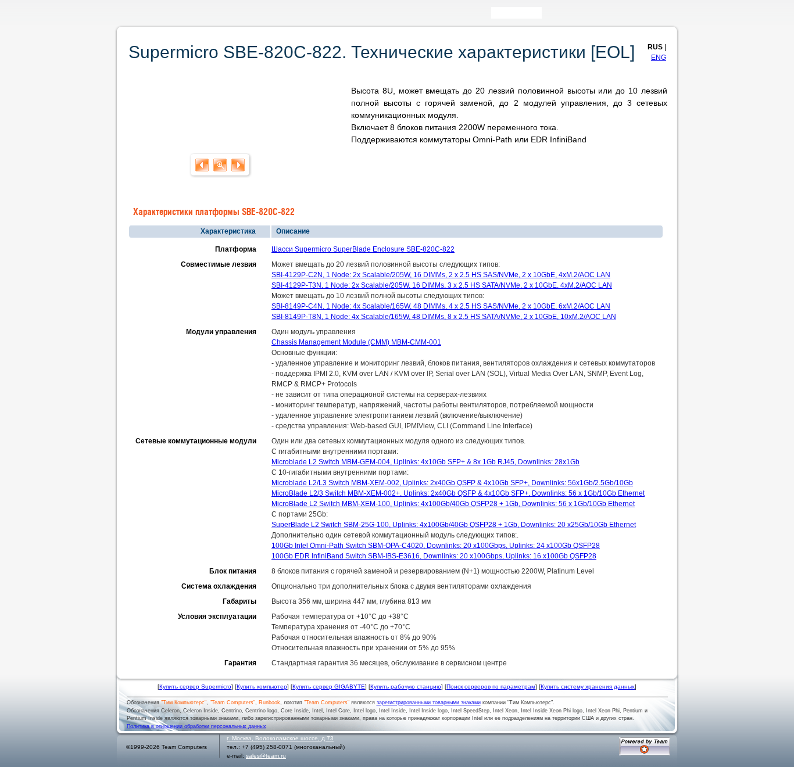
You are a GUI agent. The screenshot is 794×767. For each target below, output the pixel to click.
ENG (658, 57)
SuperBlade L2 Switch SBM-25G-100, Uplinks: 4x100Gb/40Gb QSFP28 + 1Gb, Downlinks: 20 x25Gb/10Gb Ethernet (453, 525)
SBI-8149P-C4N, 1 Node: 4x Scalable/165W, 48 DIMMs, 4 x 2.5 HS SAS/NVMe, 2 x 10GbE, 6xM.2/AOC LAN (440, 306)
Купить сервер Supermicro (195, 686)
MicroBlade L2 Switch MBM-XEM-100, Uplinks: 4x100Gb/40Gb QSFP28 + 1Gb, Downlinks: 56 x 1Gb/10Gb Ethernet (453, 504)
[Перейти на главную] (141, 16)
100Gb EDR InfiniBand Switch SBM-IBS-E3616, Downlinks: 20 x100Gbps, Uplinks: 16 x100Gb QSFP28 (433, 556)
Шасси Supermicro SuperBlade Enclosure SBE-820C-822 (363, 249)
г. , (280, 738)
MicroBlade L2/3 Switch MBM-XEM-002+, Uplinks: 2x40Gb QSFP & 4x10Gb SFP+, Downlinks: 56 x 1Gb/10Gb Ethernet (458, 493)
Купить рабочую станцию (405, 686)
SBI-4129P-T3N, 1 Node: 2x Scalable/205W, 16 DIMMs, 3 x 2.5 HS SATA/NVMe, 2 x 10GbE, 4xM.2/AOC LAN (441, 285)
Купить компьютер (262, 686)
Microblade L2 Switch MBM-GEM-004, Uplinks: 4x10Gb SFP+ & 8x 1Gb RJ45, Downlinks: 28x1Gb (425, 462)
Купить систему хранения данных (588, 686)
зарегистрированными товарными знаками (429, 702)
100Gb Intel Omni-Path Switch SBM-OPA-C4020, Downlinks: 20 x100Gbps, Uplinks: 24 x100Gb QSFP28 (435, 546)
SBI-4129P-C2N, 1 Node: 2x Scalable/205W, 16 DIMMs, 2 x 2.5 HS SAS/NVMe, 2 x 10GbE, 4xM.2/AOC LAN (440, 275)
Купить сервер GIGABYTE (328, 686)
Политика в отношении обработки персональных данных (196, 726)
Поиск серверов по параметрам (490, 686)
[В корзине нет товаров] (668, 13)
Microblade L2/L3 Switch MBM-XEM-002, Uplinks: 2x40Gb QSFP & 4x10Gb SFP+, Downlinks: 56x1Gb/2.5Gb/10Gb (452, 483)
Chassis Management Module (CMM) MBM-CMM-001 (356, 342)
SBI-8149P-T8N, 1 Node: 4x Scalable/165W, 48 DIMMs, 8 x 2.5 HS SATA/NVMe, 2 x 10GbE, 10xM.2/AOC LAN (443, 317)
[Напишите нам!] (567, 15)
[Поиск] (550, 15)
